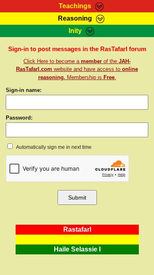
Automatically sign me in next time (53, 147)
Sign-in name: (23, 90)
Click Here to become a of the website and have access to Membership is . (77, 69)
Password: (19, 118)
